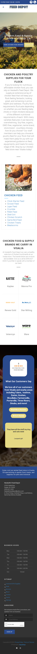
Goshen (21, 395)
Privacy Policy (19, 642)
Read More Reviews (18, 410)
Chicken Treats (14, 223)
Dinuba (13, 403)
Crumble (11, 209)
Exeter (14, 395)
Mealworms (12, 225)
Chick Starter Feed (15, 201)
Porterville (12, 400)
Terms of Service (29, 642)
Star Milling (26, 310)
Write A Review (18, 416)
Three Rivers (24, 400)
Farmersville (23, 398)
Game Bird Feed (14, 220)
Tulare (18, 392)
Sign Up (9, 632)
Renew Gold (10, 310)
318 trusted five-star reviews (18, 369)
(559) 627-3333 (9, 489)
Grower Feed (13, 204)
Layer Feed (12, 206)
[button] (15, 452)
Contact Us (29, 44)
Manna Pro (26, 286)
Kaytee (10, 286)
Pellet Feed (12, 212)
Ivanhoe (26, 392)
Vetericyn (10, 334)
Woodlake (12, 398)
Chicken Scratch (14, 217)
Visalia (13, 390)
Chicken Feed (13, 195)
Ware (26, 334)
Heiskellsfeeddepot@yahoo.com (14, 491)
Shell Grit (11, 214)
